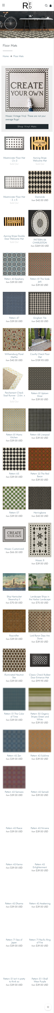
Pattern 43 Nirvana (40, 827)
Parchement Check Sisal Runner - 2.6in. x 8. (14, 395)
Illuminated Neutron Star (14, 676)
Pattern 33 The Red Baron (40, 475)
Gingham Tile (39, 317)
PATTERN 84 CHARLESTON (40, 241)
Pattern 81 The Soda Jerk (39, 280)
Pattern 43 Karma (14, 864)
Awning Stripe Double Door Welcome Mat (14, 237)
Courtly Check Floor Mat (40, 355)
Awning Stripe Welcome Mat (40, 159)
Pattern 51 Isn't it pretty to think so (14, 980)
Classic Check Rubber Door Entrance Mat (40, 676)
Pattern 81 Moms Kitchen (14, 436)
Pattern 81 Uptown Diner (39, 395)
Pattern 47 (14, 317)
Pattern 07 (14, 512)
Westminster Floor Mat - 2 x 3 (14, 159)
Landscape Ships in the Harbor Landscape (40, 598)
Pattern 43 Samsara (14, 791)
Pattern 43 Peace (14, 827)
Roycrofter (14, 635)
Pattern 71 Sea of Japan (14, 941)
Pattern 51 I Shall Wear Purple (40, 980)
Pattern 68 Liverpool (40, 434)
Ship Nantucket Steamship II (14, 598)
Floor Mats (18, 56)
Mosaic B (39, 560)
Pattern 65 (14, 473)
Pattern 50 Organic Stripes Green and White (40, 716)
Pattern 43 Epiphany (14, 278)
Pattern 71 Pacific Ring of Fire (40, 941)
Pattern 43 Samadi (40, 791)
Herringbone (40, 512)
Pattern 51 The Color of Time (14, 715)
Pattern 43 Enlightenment (40, 866)
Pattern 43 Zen (14, 755)
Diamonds (40, 196)
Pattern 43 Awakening (39, 903)
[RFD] (27, 5)
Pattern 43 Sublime (40, 755)
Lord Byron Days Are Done (40, 637)
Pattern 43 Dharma (14, 903)
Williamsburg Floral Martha (14, 355)
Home (6, 56)
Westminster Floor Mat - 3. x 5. (14, 198)
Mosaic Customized (14, 548)
